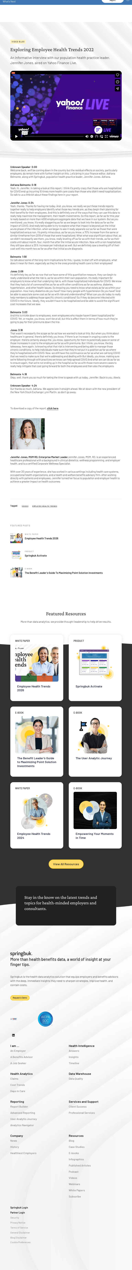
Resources (76, 1136)
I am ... (14, 1046)
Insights (74, 1056)
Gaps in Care (17, 1091)
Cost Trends (17, 1084)
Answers (74, 1050)
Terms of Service (19, 1227)
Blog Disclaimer (18, 1237)
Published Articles (80, 1165)
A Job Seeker (18, 1063)
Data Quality (76, 1078)
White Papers (77, 1190)
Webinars (74, 1184)
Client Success (78, 1106)
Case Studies (77, 1146)
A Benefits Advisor (21, 1056)
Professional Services (82, 1112)
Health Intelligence (82, 1046)
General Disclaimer (20, 1232)
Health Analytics (21, 1074)
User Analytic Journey (23, 1118)
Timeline (74, 1063)
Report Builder (19, 1106)
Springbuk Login (19, 1207)
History (14, 1146)
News (13, 1140)
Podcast (74, 1171)
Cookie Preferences (20, 1242)
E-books (74, 1153)
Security (14, 1217)
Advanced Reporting (22, 1112)
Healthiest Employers (23, 1153)
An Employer (18, 1050)
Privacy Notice (17, 1222)
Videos (25, 506)
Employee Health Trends (44, 506)
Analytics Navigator (22, 1125)
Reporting (17, 1101)
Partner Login (17, 1212)
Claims (14, 1078)
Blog (71, 1140)
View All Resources (66, 864)
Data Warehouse (80, 1074)
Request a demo (20, 997)
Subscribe (75, 1196)
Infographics (76, 1159)
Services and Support (83, 1101)
